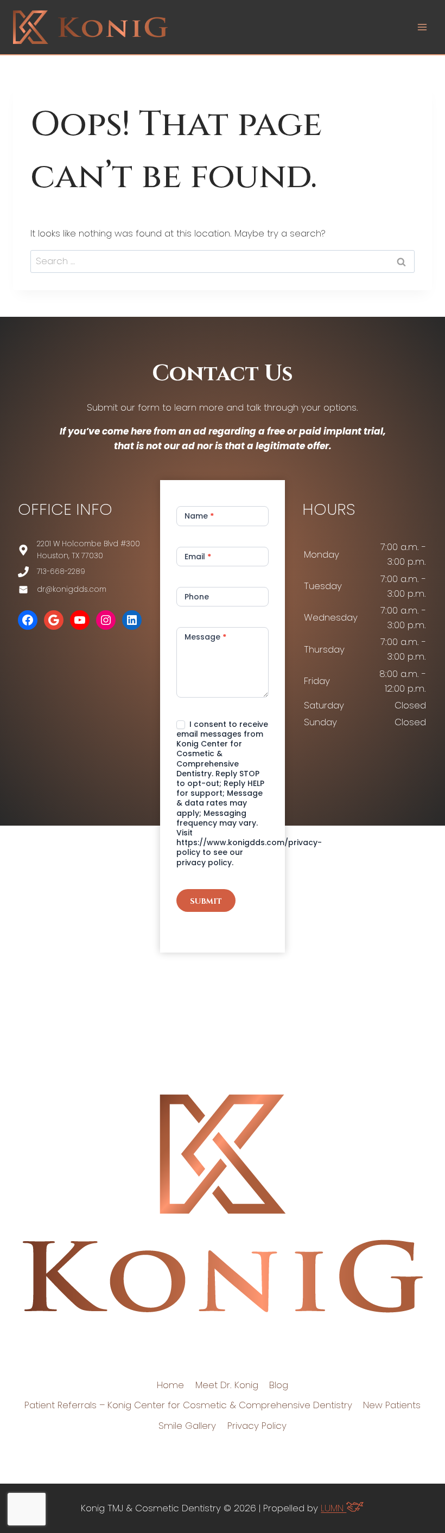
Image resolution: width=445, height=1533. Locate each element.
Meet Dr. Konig (226, 1384)
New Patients (392, 1404)
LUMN (333, 1508)
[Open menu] (422, 26)
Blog (278, 1384)
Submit (206, 901)
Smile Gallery (187, 1425)
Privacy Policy (257, 1425)
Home (170, 1384)
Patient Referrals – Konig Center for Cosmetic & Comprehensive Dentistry (188, 1404)
